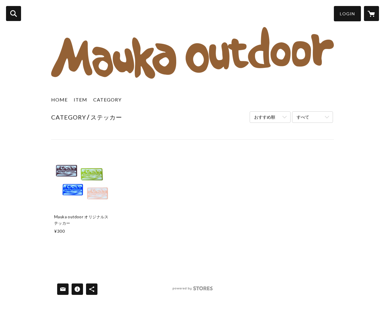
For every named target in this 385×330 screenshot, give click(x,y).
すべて (303, 117)
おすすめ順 (264, 117)
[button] (347, 13)
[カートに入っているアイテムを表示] (371, 13)
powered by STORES (193, 290)
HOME (59, 99)
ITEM (80, 99)
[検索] (13, 13)
